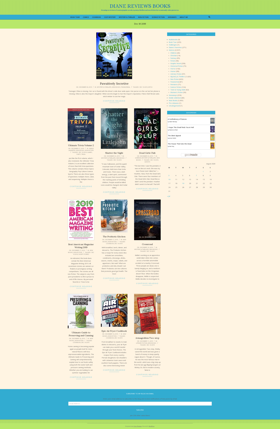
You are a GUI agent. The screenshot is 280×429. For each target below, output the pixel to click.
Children (173, 53)
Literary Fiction (141, 343)
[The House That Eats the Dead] (212, 144)
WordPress (151, 426)
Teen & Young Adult (177, 90)
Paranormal (125, 87)
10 (169, 179)
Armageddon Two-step (147, 338)
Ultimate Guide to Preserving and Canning (81, 334)
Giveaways (173, 95)
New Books (116, 87)
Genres (171, 50)
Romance (173, 84)
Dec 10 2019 (143, 87)
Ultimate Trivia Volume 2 (81, 145)
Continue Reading (114, 101)
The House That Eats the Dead (179, 144)
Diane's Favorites (175, 47)
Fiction (172, 61)
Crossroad (147, 244)
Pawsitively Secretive (114, 83)
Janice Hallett (172, 138)
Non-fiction (89, 150)
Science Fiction (175, 87)
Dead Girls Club (147, 153)
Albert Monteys (173, 121)
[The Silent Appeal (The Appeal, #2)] (212, 135)
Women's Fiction (176, 92)
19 (183, 183)
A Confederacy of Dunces (177, 119)
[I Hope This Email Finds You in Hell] (212, 127)
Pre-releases (174, 103)
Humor (173, 71)
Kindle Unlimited (175, 98)
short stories (84, 254)
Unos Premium (138, 426)
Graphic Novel (175, 63)
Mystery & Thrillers (104, 87)
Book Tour (173, 42)
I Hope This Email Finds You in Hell (181, 127)
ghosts (147, 162)
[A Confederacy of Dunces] (212, 119)
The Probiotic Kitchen (114, 236)
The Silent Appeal (174, 135)
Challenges (173, 45)
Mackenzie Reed (173, 130)
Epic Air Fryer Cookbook (114, 331)
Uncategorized (174, 106)
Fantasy (173, 58)
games (89, 152)
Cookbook (110, 243)
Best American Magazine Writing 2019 (81, 246)
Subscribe (140, 410)
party (79, 154)
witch (150, 87)
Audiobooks (173, 39)
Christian (173, 55)
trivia (83, 154)
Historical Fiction (176, 66)
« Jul (168, 196)
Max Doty (171, 146)
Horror (138, 158)
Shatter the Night (114, 153)
